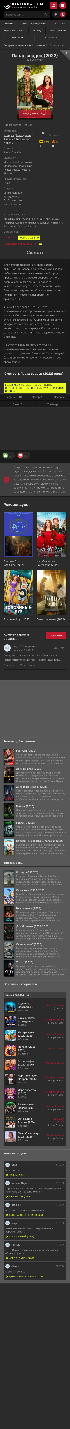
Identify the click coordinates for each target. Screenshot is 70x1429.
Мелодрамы (23, 135)
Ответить (8, 665)
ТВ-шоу (37, 30)
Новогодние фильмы (34, 23)
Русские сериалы (14, 30)
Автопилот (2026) (20, 1196)
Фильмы (9, 23)
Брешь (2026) (17, 1174)
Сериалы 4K (52, 37)
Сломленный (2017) (21, 1236)
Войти (53, 5)
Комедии (40, 45)
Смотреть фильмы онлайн (17, 45)
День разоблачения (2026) (26, 1214)
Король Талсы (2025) (22, 1258)
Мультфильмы (58, 30)
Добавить (56, 635)
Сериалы (60, 23)
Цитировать (29, 665)
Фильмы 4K (17, 37)
